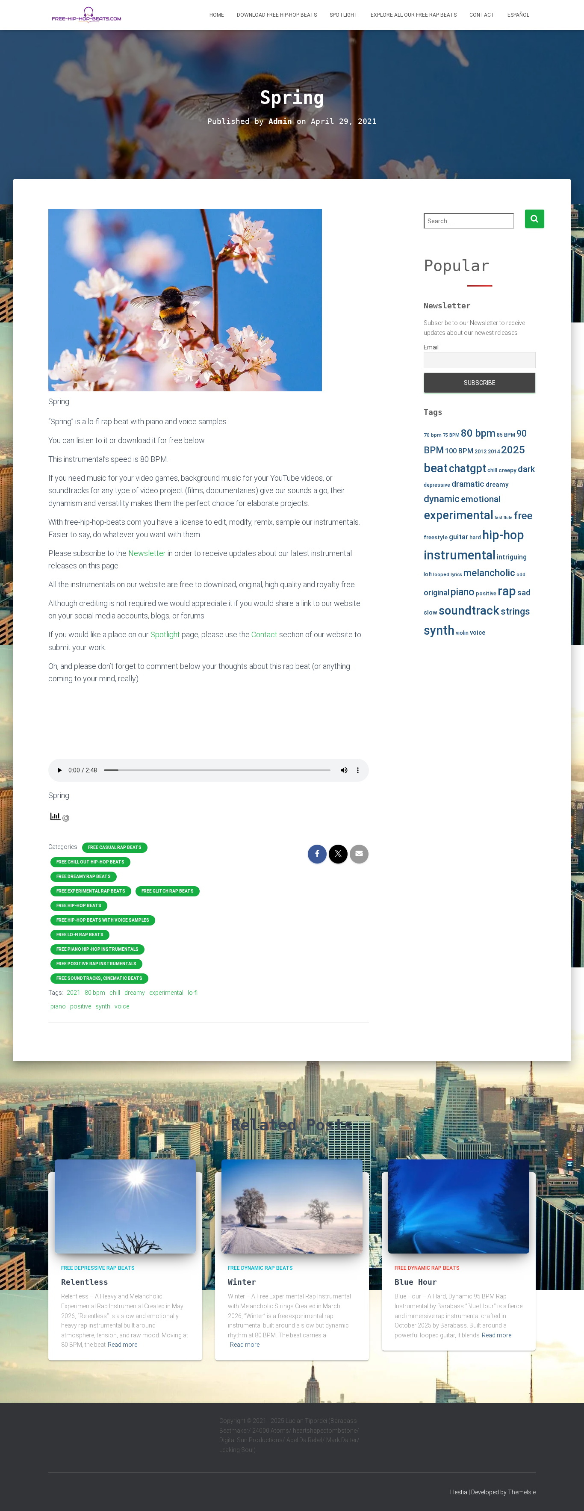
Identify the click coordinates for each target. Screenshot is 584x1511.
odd (520, 574)
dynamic (442, 498)
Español (518, 15)
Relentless (84, 1281)
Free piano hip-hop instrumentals (97, 949)
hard (475, 537)
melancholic (489, 573)
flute (508, 517)
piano (58, 1006)
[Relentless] (125, 1205)
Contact (482, 15)
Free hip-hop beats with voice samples (102, 920)
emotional (481, 499)
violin (462, 633)
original (436, 592)
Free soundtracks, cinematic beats (99, 978)
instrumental (460, 555)
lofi (428, 574)
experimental (166, 992)
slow (430, 612)
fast (498, 517)
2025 (513, 450)
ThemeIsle (522, 1492)
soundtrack (469, 610)
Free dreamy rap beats (83, 876)
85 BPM (506, 435)
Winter (242, 1281)
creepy (507, 470)
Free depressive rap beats (98, 1268)
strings (515, 611)
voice (122, 1006)
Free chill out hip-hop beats (90, 862)
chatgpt (467, 468)
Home (216, 15)
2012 (481, 451)
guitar (458, 536)
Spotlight (344, 15)
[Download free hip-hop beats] (86, 15)
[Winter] (292, 1205)
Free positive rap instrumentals (96, 963)
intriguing (512, 557)
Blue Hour (416, 1281)
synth (102, 1006)
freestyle (436, 537)
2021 (73, 992)
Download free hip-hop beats (277, 15)
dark (526, 469)
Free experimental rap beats (90, 891)
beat (436, 468)
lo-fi (193, 992)
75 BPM (451, 435)
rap (507, 591)
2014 (494, 451)
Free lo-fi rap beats (79, 934)
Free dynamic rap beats (260, 1268)
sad (523, 592)
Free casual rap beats (115, 847)
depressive (437, 485)
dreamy (134, 992)
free (523, 516)
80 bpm (95, 992)
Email (431, 347)
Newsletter (147, 553)
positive (80, 1006)
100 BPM (459, 451)
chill (114, 992)
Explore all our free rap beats (414, 15)
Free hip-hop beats (78, 905)
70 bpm (433, 435)
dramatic (467, 484)
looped (441, 574)
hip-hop (503, 535)
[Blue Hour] (458, 1205)
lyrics (456, 574)
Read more (122, 1344)
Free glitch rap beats (168, 891)
